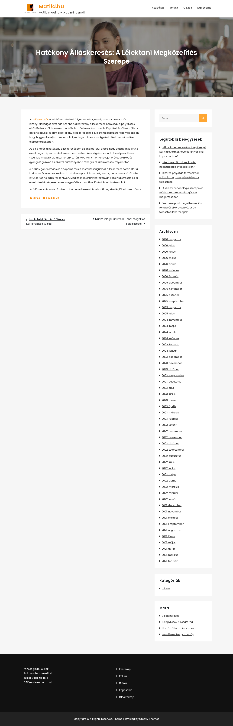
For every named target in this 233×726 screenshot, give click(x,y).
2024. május (169, 326)
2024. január (169, 351)
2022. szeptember (173, 450)
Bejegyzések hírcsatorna (177, 622)
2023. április (169, 406)
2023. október (170, 369)
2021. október (170, 518)
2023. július (168, 388)
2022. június (168, 468)
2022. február (170, 493)
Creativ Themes (149, 719)
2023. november (172, 363)
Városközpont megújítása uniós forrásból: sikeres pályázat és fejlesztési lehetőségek (180, 207)
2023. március (170, 412)
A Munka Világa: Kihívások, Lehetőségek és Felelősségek (119, 221)
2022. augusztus (171, 456)
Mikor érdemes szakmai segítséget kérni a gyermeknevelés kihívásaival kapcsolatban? (182, 151)
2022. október (170, 443)
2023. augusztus (171, 381)
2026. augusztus (171, 239)
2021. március (170, 555)
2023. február (170, 419)
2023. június (168, 394)
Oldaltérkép (126, 697)
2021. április (168, 549)
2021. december (171, 505)
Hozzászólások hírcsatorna (178, 628)
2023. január (169, 425)
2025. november (172, 289)
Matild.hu (51, 6)
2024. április (169, 332)
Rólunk (173, 8)
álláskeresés (41, 119)
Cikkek (187, 8)
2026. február (170, 276)
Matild (36, 198)
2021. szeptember (173, 524)
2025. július (168, 313)
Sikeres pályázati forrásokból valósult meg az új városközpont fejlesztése (179, 177)
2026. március (170, 270)
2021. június (168, 536)
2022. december (172, 431)
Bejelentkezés (170, 616)
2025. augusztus (171, 307)
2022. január (169, 499)
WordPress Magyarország (178, 634)
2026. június (169, 252)
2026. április (169, 264)
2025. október (170, 295)
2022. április (169, 480)
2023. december (172, 357)
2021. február (170, 561)
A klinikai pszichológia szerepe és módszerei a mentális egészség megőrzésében (181, 192)
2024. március (170, 338)
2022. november (172, 437)
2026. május (169, 258)
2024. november (172, 320)
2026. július (168, 245)
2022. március (170, 487)
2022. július (168, 462)
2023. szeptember (173, 375)
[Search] (203, 118)
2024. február (170, 344)
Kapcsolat (204, 8)
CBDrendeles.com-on (37, 682)
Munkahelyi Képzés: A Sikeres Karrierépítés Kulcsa (45, 222)
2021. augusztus (171, 530)
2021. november (171, 511)
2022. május (169, 474)
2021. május (168, 542)
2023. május (169, 400)
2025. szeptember (173, 301)
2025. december (172, 282)
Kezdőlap (158, 8)
